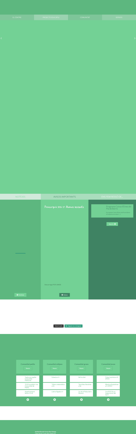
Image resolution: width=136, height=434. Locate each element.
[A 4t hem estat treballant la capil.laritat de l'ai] (34, 311)
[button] (1, 38)
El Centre (17, 17)
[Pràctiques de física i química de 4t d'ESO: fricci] (7, 319)
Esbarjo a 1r (55, 377)
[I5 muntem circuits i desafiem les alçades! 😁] (47, 319)
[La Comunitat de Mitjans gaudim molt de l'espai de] (115, 319)
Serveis (119, 17)
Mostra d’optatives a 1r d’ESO (112, 385)
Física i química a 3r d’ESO (111, 378)
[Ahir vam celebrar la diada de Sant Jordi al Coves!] (128, 311)
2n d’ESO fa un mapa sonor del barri (110, 393)
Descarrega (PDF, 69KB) (53, 284)
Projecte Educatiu (51, 17)
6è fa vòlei (81, 377)
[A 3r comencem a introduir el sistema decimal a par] (115, 311)
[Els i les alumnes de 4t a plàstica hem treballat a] (101, 319)
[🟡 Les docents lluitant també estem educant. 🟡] (20, 311)
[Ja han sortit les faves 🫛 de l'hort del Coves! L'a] (61, 311)
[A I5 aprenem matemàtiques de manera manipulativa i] (88, 311)
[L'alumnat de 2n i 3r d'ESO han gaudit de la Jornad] (88, 319)
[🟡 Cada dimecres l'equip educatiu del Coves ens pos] (74, 311)
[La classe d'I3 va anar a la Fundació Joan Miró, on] (61, 319)
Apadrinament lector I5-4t (30, 392)
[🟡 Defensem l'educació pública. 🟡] (20, 245)
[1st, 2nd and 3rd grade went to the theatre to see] (20, 319)
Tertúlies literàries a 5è (84, 385)
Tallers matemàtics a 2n (58, 385)
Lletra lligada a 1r (57, 392)
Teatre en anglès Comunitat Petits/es (30, 378)
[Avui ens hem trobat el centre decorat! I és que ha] (34, 319)
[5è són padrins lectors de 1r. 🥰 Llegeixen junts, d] (101, 311)
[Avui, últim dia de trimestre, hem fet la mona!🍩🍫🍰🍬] (128, 319)
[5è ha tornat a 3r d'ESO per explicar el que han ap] (47, 311)
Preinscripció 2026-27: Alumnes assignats (64, 206)
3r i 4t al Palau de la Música (84, 392)
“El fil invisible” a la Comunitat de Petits (31, 386)
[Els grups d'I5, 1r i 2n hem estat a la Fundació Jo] (74, 319)
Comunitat (85, 17)
